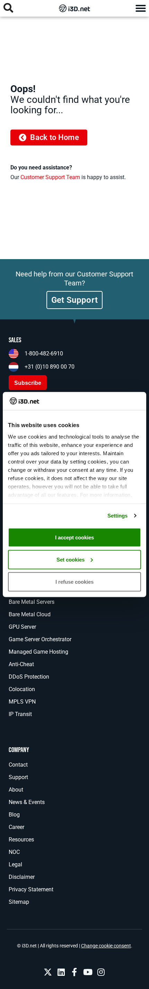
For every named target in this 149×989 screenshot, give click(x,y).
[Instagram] (101, 972)
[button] (140, 8)
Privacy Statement (31, 889)
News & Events (27, 802)
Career (16, 827)
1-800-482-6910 (44, 353)
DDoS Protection (29, 676)
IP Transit (20, 714)
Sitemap (19, 902)
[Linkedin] (61, 972)
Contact (18, 764)
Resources (21, 839)
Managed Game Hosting (38, 651)
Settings (117, 516)
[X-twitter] (47, 972)
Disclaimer (22, 877)
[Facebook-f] (74, 972)
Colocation (22, 689)
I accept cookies (74, 537)
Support (18, 777)
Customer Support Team (50, 177)
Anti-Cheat (21, 664)
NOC (14, 852)
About (16, 789)
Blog (14, 814)
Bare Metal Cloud (30, 614)
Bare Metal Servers (31, 602)
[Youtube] (87, 972)
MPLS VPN (22, 701)
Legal (15, 864)
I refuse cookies (74, 581)
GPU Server (22, 627)
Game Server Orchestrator (40, 639)
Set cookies (70, 559)
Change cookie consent (106, 945)
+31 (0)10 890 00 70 (49, 366)
